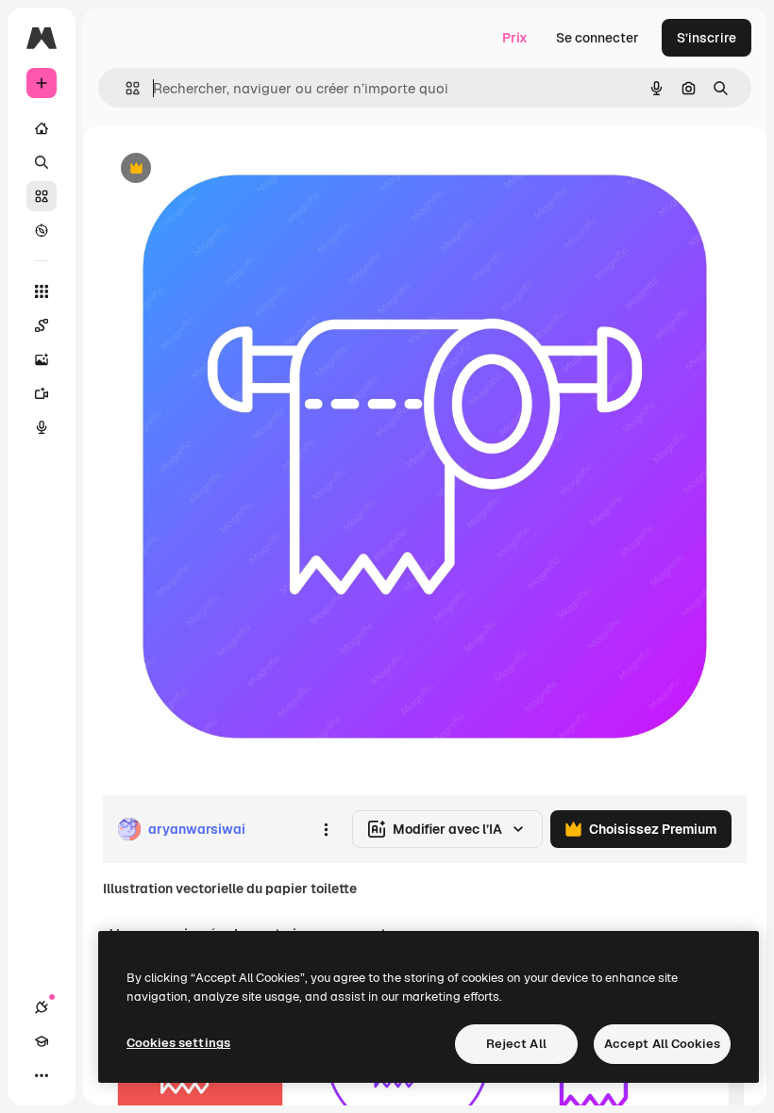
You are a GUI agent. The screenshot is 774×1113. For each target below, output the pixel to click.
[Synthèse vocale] (41, 427)
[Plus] (41, 1075)
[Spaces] (41, 325)
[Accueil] (41, 128)
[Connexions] (41, 1007)
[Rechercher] (41, 162)
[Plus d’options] (326, 829)
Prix (515, 37)
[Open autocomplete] (125, 88)
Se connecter (597, 37)
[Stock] (41, 196)
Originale (226, 169)
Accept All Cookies (662, 1044)
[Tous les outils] (41, 291)
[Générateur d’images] (41, 359)
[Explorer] (41, 230)
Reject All (516, 1044)
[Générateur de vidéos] (41, 393)
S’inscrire (706, 37)
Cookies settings (178, 1043)
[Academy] (41, 1041)
